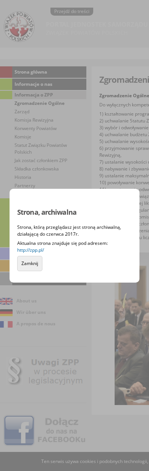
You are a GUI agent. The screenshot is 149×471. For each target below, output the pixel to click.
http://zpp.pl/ (30, 250)
